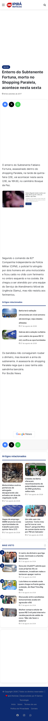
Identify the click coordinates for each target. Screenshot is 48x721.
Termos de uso (30, 704)
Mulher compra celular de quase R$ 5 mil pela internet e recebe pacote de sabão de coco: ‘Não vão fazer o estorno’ (32, 615)
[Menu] (3, 6)
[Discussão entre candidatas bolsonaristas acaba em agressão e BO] (9, 600)
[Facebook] (5, 104)
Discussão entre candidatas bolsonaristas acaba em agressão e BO (31, 600)
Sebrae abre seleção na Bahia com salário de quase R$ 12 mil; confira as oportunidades (32, 336)
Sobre (19, 704)
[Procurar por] (44, 6)
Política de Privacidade (20, 708)
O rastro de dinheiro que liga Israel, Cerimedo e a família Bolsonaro (32, 556)
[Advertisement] (24, 36)
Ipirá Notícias (13, 696)
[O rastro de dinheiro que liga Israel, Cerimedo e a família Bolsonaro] (9, 557)
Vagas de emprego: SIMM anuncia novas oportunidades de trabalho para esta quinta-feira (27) (11, 524)
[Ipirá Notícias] (14, 5)
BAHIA (6, 67)
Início (13, 704)
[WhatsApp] (18, 104)
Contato (34, 708)
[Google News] (24, 434)
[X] (11, 104)
